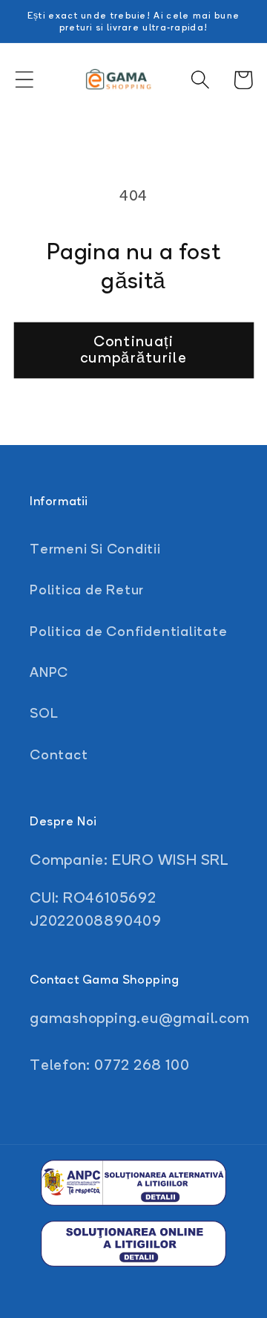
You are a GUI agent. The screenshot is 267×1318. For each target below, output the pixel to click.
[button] (24, 80)
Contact (59, 754)
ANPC (49, 671)
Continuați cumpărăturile (133, 349)
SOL (44, 712)
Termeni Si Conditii (95, 548)
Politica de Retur (87, 589)
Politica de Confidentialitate (129, 631)
